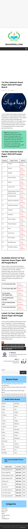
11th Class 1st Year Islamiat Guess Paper (13, 345)
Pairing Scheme (6, 515)
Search (3, 370)
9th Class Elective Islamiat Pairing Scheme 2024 (14, 394)
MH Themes (23, 527)
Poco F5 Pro (5, 487)
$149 (24, 484)
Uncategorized (5, 518)
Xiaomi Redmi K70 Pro (8, 475)
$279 (24, 469)
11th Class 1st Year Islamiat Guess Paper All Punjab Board (13, 348)
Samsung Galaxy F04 (7, 495)
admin (13, 90)
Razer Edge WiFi (6, 472)
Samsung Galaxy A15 (7, 469)
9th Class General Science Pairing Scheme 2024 (14, 396)
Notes (3, 513)
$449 (24, 487)
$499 (24, 472)
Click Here (18, 469)
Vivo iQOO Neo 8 (6, 493)
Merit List (4, 511)
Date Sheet (4, 508)
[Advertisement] (14, 14)
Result (3, 517)
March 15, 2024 (6, 90)
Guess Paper (5, 510)
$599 (24, 478)
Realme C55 (5, 481)
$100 (24, 495)
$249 (24, 481)
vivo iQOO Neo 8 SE (7, 490)
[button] (26, 49)
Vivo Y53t (4, 484)
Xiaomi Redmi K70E (7, 478)
